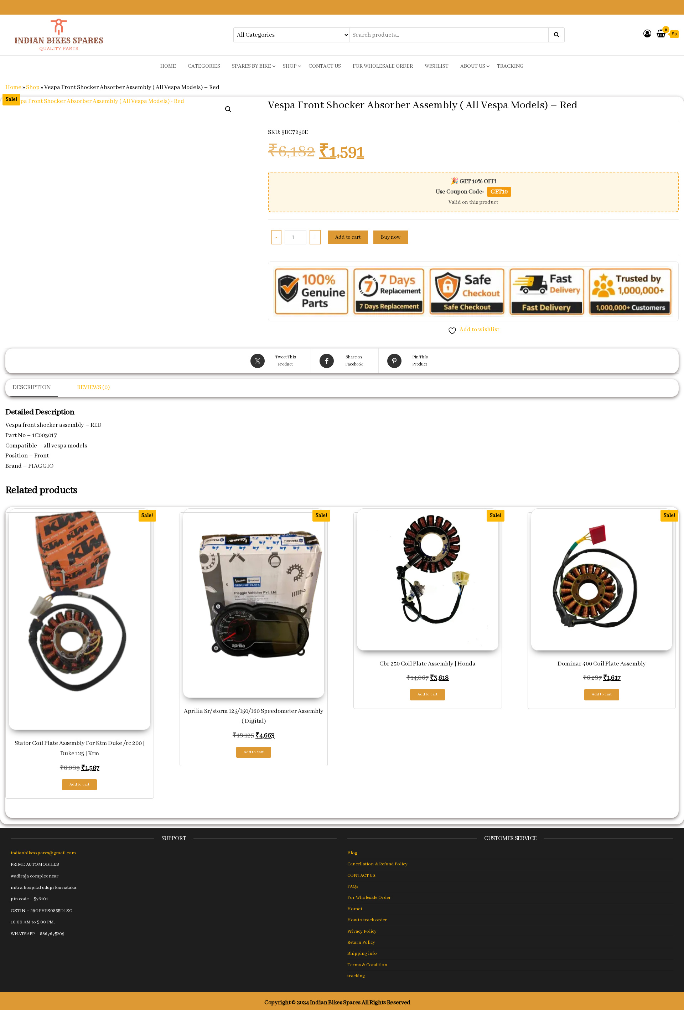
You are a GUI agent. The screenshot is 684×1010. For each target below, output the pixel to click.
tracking (510, 66)
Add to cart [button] (79, 784)
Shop (290, 66)
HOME (168, 66)
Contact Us (325, 66)
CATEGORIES (204, 66)
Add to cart (348, 237)
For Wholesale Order (383, 66)
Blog (352, 853)
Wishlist (437, 66)
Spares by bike (251, 66)
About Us (472, 66)
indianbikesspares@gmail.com (43, 853)
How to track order (367, 920)
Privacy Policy (362, 931)
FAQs (352, 887)
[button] (228, 109)
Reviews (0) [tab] (93, 387)
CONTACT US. (362, 875)
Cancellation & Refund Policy (377, 864)
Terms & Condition (367, 965)
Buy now (390, 237)
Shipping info (362, 954)
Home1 (354, 909)
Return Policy (361, 942)
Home (13, 87)
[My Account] (647, 34)
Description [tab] (31, 387)
